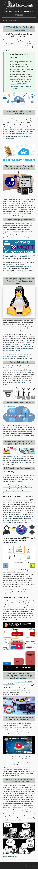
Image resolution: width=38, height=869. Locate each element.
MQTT (24, 84)
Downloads (28, 11)
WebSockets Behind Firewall (19, 462)
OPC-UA (28, 86)
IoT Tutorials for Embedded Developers (19, 28)
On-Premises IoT (23, 382)
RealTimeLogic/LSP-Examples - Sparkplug (17, 266)
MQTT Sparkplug (8, 223)
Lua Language (22, 678)
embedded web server (15, 456)
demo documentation (22, 757)
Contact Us (18, 11)
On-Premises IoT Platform (24, 372)
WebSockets (14, 86)
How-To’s (8, 11)
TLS (31, 477)
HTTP (19, 84)
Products (19, 15)
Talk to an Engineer (31, 866)
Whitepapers (13, 856)
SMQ (22, 86)
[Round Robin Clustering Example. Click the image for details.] (19, 414)
